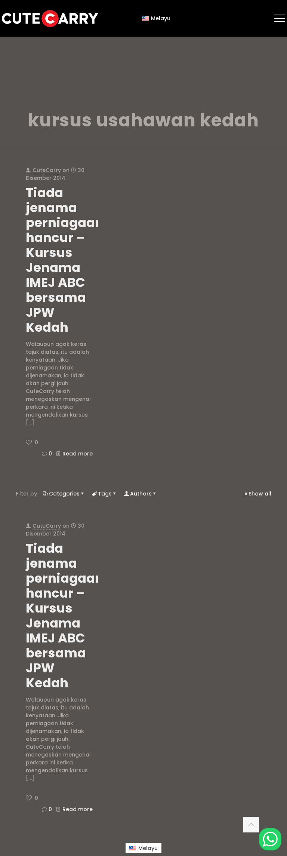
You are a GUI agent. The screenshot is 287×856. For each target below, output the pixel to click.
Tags (105, 493)
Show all (260, 493)
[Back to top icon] (251, 824)
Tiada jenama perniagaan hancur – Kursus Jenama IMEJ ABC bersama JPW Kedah (65, 260)
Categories (64, 493)
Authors (141, 493)
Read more (77, 453)
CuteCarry (47, 170)
